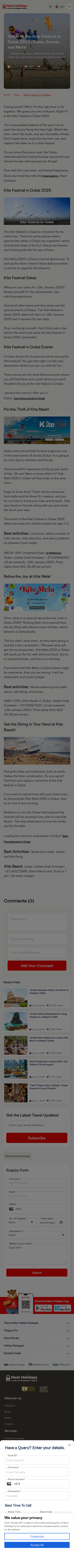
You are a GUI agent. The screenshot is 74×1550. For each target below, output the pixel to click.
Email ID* (12, 1455)
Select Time (14, 1511)
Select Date (46, 1511)
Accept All (37, 1545)
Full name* (13, 1467)
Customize (37, 1536)
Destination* (14, 1491)
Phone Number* (16, 1479)
